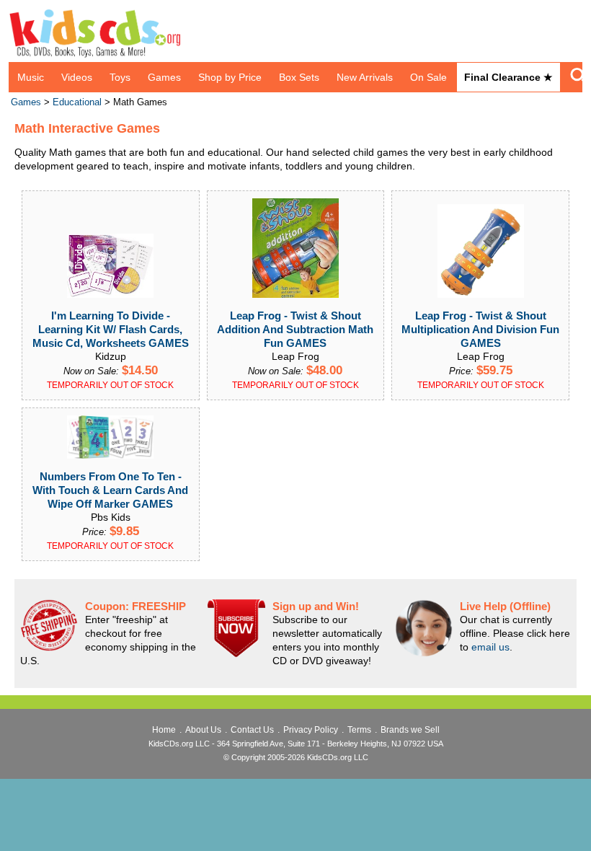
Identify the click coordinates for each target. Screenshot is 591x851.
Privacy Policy (310, 730)
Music (30, 77)
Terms (359, 730)
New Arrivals (365, 77)
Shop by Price (230, 77)
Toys (120, 77)
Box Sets (299, 77)
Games (164, 77)
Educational (77, 102)
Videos (76, 77)
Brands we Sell (410, 730)
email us (490, 647)
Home (164, 730)
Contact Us (252, 730)
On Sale (428, 77)
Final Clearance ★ (508, 77)
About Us (203, 730)
